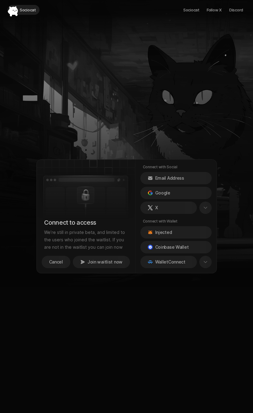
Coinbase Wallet (172, 247)
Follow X (214, 9)
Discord (236, 9)
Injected (163, 232)
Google (162, 192)
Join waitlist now (105, 261)
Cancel (56, 261)
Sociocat (191, 9)
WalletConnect (170, 261)
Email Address (169, 178)
